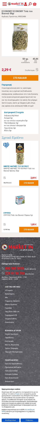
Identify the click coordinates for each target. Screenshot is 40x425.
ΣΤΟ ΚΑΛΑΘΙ (20, 77)
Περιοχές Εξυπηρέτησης (14, 352)
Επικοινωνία (9, 322)
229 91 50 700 (13, 273)
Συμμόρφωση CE (11, 315)
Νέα (6, 297)
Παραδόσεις (9, 338)
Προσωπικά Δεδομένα (13, 367)
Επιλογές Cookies (11, 374)
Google (17, 394)
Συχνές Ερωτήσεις (11, 334)
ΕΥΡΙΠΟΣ (7, 213)
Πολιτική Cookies (11, 371)
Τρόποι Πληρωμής (11, 348)
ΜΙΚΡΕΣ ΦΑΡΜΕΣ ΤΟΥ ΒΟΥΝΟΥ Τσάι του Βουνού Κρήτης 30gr (19, 169)
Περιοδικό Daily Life (12, 312)
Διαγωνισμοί (9, 381)
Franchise (8, 308)
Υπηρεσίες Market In (12, 301)
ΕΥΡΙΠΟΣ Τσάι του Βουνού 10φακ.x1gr (18, 215)
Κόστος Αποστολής (12, 345)
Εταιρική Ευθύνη (10, 319)
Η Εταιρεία (9, 290)
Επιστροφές (9, 341)
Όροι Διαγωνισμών (11, 378)
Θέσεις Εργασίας (11, 304)
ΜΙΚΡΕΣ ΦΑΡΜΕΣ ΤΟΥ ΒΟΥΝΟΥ (16, 166)
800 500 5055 (13, 268)
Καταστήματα (9, 294)
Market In (15, 4)
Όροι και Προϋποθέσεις (13, 364)
